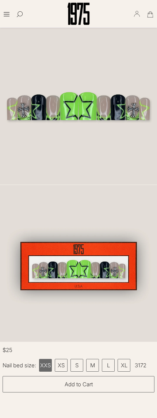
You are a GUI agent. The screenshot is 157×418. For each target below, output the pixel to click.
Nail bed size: (19, 365)
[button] (6, 12)
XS (61, 365)
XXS (45, 365)
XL (124, 365)
